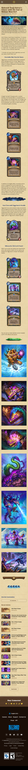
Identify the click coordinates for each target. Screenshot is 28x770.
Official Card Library (12, 334)
